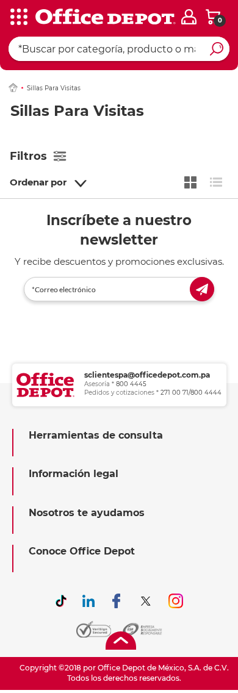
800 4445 (131, 384)
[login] (189, 16)
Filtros (28, 156)
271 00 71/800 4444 (191, 393)
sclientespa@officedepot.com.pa (147, 374)
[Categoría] (18, 17)
